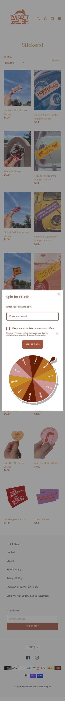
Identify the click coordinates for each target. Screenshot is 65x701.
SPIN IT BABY (32, 344)
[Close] (59, 294)
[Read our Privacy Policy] (57, 334)
